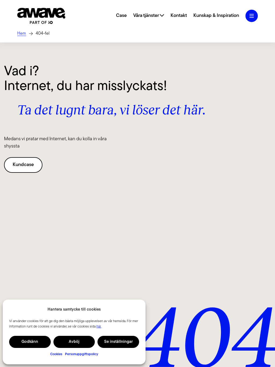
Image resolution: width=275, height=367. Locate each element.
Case (121, 15)
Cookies (56, 354)
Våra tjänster (146, 15)
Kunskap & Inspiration (216, 15)
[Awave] (41, 16)
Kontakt (179, 15)
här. (98, 326)
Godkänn (29, 342)
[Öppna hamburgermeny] (251, 16)
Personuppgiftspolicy (81, 354)
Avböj (74, 342)
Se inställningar (118, 342)
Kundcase (23, 165)
